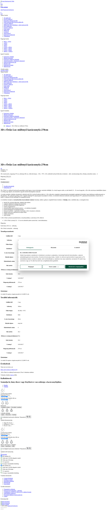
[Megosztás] (2, 507)
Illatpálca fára (7, 63)
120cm (5, 43)
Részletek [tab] (53, 247)
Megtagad (31, 266)
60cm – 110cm (7, 41)
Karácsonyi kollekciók (9, 34)
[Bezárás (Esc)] (1, 507)
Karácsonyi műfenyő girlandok (11, 59)
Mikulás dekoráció (8, 58)
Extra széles (7, 29)
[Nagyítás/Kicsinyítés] (6, 507)
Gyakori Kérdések (8, 478)
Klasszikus (8, 414)
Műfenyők (6, 30)
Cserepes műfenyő (8, 23)
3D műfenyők (7, 18)
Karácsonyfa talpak (8, 65)
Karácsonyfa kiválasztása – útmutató (13, 490)
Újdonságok (7, 36)
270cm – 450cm (8, 50)
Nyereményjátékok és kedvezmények (13, 495)
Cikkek (5, 496)
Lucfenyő (6, 32)
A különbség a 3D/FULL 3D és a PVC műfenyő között (17, 492)
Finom (2, 446)
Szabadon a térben (5, 407)
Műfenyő (8, 126)
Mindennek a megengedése (76, 266)
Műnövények (7, 66)
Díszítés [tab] (6, 385)
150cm (5, 44)
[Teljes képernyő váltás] (4, 507)
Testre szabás (52, 266)
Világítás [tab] (6, 386)
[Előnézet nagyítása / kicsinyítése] (28, 417)
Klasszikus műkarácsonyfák (11, 20)
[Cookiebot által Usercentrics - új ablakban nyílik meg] (80, 242)
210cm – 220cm (8, 47)
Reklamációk (7, 482)
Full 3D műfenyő (8, 19)
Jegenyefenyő (7, 33)
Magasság (3, 176)
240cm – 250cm (8, 48)
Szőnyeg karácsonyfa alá (10, 62)
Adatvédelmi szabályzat (10, 493)
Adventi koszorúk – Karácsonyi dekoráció (14, 61)
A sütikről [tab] (77, 247)
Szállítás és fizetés (8, 479)
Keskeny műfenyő (8, 27)
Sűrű (13, 446)
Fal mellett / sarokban (16, 407)
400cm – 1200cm (8, 51)
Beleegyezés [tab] (29, 247)
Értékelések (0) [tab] (7, 187)
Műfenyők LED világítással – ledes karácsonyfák (16, 25)
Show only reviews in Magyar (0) (9, 369)
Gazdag (14, 414)
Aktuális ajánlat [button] (4, 70)
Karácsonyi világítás (9, 56)
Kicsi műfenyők (8, 26)
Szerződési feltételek (9, 481)
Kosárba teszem (5, 182)
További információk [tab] (9, 186)
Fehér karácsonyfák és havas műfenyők (13, 22)
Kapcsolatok (7, 484)
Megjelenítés (4, 454)
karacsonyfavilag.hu (13, 505)
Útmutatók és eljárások (9, 489)
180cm (5, 45)
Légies (2, 414)
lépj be (12, 375)
